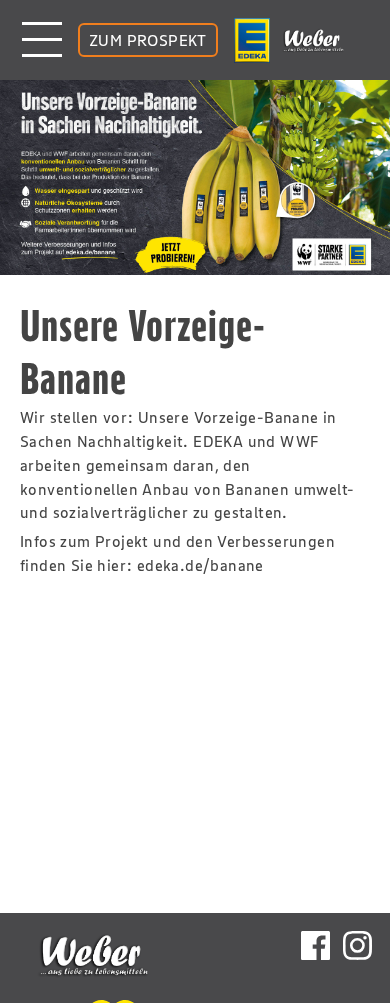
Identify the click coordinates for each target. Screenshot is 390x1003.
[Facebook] (315, 948)
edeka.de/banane (200, 565)
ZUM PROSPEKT (148, 40)
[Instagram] (357, 948)
